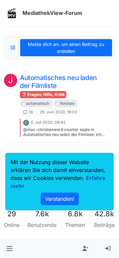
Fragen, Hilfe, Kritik (45, 94)
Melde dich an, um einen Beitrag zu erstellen (66, 47)
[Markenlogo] (12, 13)
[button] (9, 248)
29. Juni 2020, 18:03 (58, 111)
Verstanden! (59, 198)
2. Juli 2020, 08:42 (48, 122)
